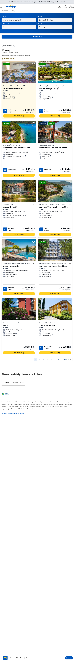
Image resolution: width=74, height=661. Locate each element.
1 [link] (35, 359)
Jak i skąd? (5, 24)
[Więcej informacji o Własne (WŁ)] (14, 97)
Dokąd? (4, 17)
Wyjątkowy (11, 228)
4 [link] (47, 359)
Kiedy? (40, 17)
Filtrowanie (36, 37)
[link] (11, 6)
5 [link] (51, 359)
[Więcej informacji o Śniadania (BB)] (52, 97)
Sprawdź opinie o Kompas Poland (13, 413)
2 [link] (39, 359)
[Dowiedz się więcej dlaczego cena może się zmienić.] (34, 110)
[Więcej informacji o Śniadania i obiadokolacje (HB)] (25, 156)
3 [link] (43, 359)
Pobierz (68, 658)
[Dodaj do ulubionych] (33, 64)
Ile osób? (40, 24)
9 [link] (58, 359)
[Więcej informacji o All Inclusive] (50, 274)
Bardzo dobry (12, 110)
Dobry (46, 110)
